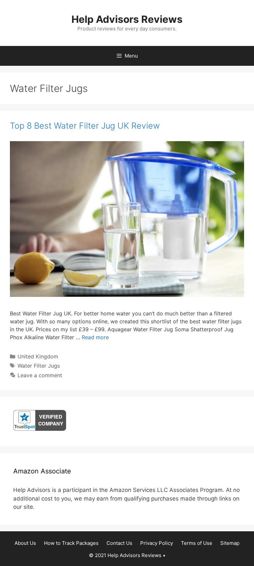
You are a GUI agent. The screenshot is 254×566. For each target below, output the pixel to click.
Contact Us (119, 543)
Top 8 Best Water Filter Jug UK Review (85, 126)
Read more (95, 337)
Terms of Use (196, 543)
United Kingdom (38, 356)
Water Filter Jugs (39, 365)
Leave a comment (40, 375)
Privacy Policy (156, 543)
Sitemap (229, 543)
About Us (25, 543)
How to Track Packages (71, 543)
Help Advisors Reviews (127, 19)
